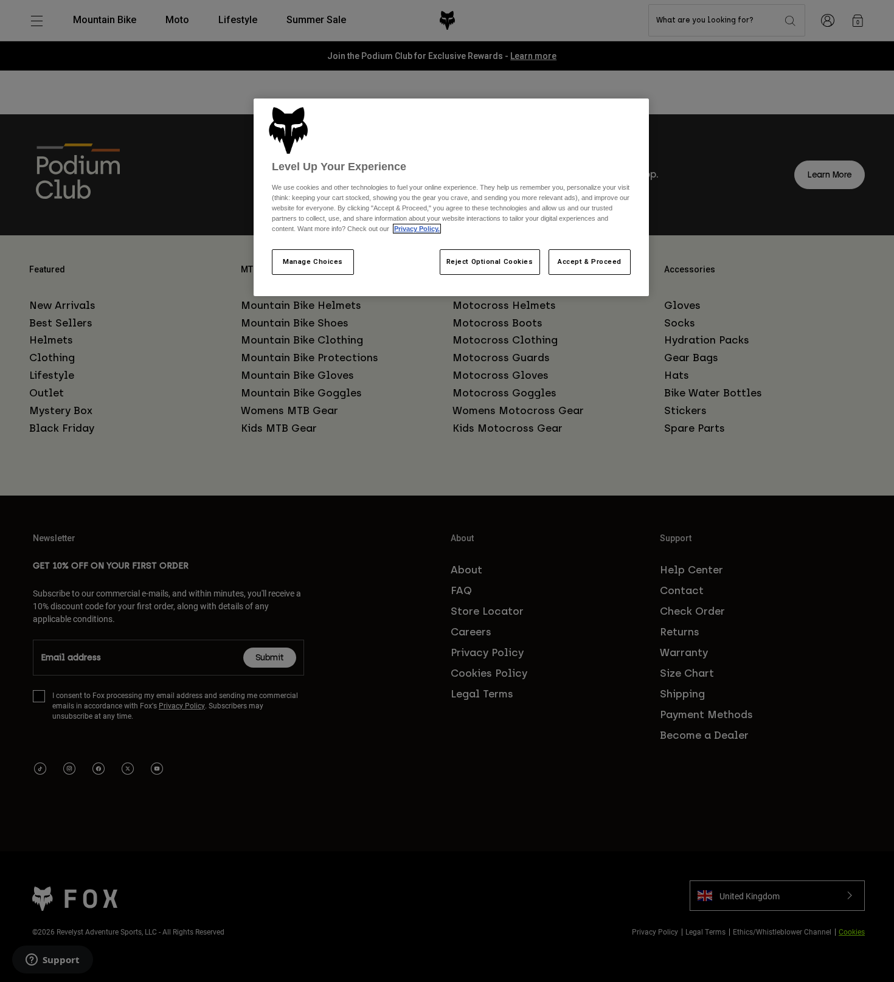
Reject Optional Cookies (489, 261)
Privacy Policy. (417, 228)
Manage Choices (313, 261)
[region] (451, 198)
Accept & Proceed (590, 261)
